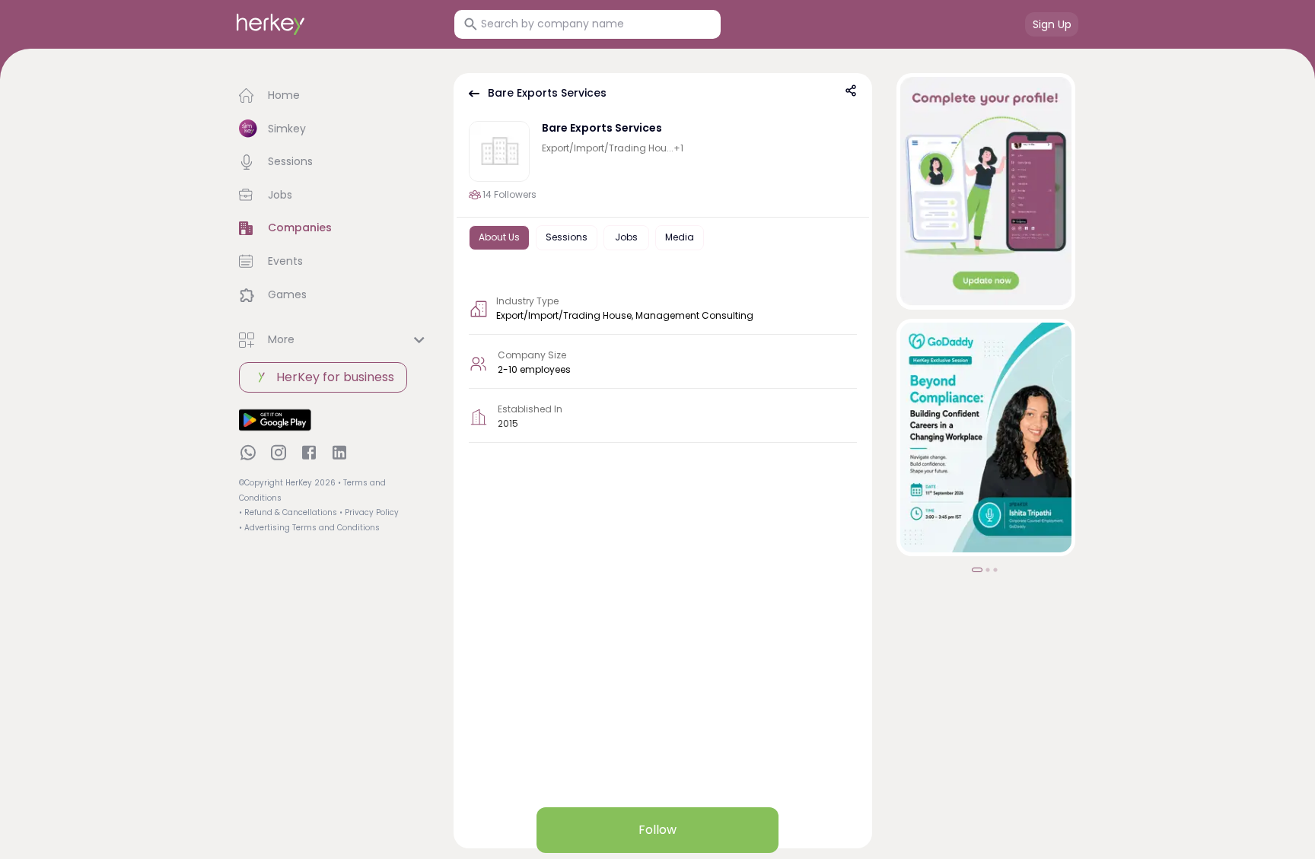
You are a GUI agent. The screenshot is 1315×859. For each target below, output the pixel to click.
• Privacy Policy (369, 512)
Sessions (566, 237)
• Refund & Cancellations (288, 512)
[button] (334, 96)
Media (679, 237)
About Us (499, 237)
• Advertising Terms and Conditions (309, 527)
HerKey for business (335, 377)
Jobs (626, 237)
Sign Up (1052, 24)
